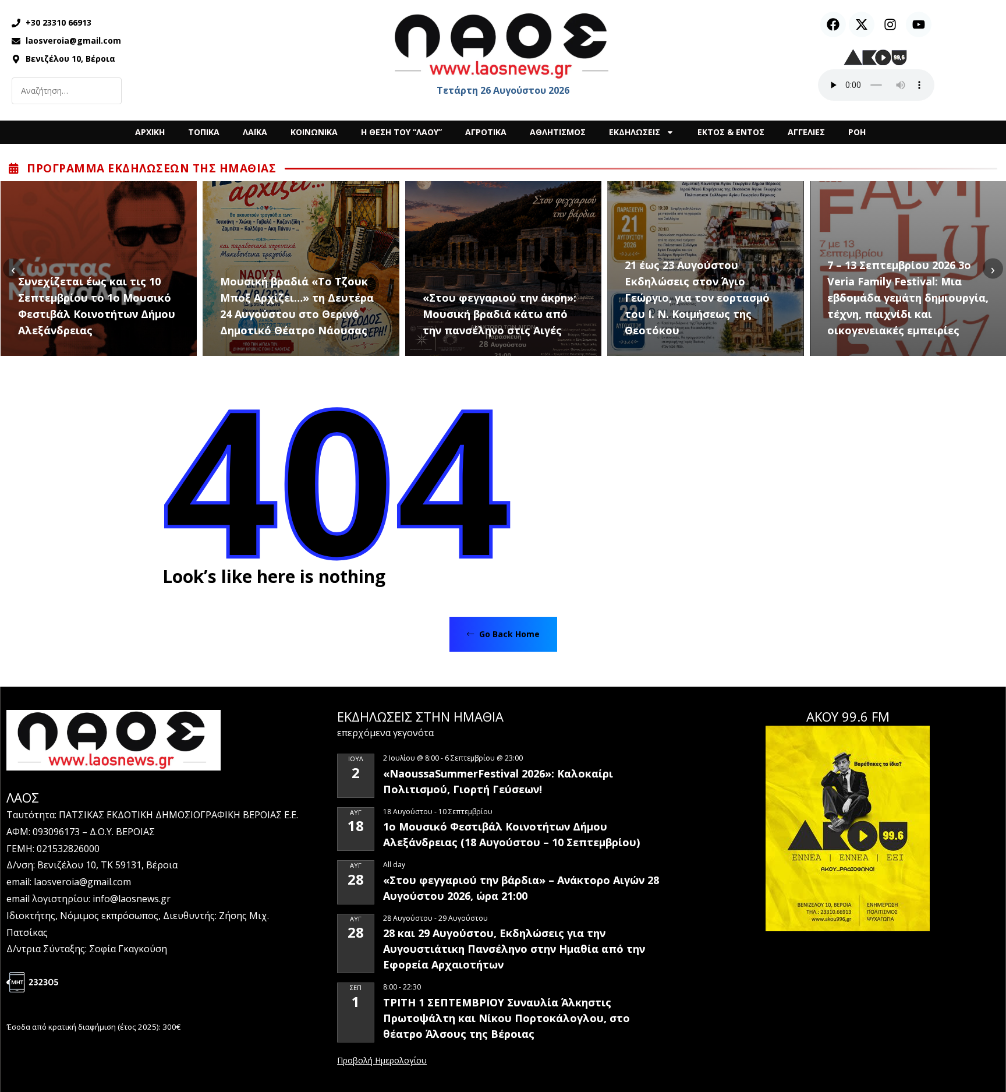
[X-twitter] (861, 24)
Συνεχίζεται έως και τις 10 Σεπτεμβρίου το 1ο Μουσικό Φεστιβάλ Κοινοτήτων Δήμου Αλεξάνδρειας (96, 305)
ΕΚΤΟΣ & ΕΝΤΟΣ (730, 131)
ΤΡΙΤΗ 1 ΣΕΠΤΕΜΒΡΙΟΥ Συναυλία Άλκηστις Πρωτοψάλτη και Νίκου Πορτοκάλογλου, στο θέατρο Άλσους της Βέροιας (506, 1018)
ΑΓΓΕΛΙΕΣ (806, 131)
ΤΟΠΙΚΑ (203, 131)
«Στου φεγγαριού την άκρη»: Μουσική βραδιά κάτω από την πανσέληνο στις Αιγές (499, 314)
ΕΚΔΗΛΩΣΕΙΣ (634, 131)
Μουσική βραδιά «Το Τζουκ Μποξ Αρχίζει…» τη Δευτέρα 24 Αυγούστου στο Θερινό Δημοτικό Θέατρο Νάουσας (297, 305)
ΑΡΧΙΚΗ (150, 131)
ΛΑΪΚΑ (255, 131)
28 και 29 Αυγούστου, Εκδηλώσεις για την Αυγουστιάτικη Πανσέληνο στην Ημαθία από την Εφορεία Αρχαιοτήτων (514, 948)
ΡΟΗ (857, 131)
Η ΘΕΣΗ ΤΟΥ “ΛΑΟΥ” (401, 131)
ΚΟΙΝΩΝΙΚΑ (314, 131)
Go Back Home (508, 633)
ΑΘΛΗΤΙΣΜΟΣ (558, 131)
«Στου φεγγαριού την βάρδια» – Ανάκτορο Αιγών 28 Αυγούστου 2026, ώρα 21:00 (521, 888)
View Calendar (382, 1061)
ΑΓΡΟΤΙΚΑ (485, 131)
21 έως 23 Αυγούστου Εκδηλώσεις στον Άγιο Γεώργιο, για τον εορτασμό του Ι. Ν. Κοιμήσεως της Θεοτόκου (697, 297)
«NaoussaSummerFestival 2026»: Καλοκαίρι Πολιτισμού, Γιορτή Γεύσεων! (498, 781)
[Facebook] (833, 24)
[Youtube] (918, 24)
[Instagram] (890, 24)
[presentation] (13, 269)
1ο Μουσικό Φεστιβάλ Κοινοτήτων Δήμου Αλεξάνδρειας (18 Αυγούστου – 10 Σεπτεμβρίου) (511, 834)
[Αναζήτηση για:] (67, 90)
